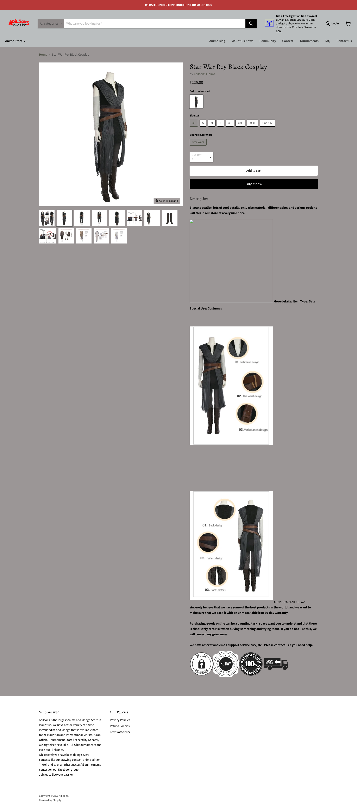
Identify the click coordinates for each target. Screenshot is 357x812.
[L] (221, 127)
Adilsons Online (204, 74)
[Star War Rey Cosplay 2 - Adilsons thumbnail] (47, 218)
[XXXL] (253, 127)
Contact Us (344, 41)
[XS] (194, 127)
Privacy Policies (120, 720)
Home (43, 54)
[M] (212, 127)
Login (335, 23)
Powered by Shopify (50, 800)
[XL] (230, 127)
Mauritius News (242, 41)
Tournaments (309, 41)
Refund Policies (120, 726)
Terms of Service (120, 732)
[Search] (251, 23)
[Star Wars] (199, 146)
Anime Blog (217, 41)
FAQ (327, 41)
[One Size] (268, 127)
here (279, 31)
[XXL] (241, 127)
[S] (203, 127)
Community (267, 41)
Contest (287, 41)
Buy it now (254, 184)
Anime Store (14, 41)
